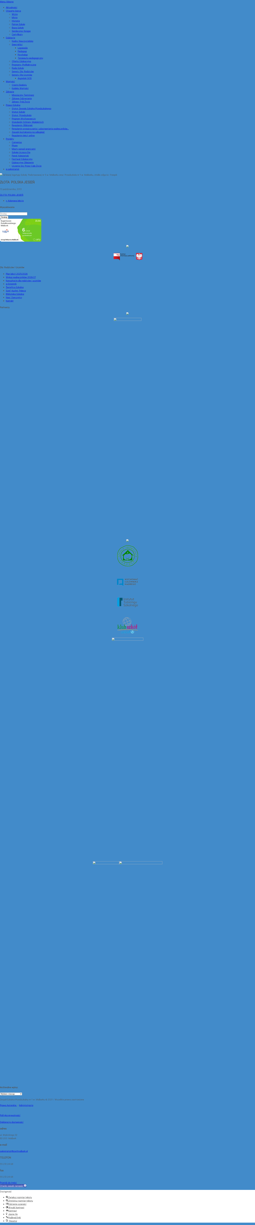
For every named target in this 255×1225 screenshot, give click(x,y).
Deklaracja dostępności (11, 1122)
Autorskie (12, 1105)
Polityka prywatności (10, 1115)
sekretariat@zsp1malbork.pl (14, 1151)
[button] (13, 1185)
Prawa (3, 1105)
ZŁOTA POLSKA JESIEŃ (11, 194)
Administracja (26, 1105)
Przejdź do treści (8, 1182)
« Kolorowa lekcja (15, 200)
